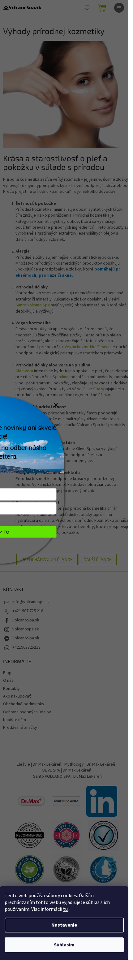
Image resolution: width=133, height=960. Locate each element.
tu (65, 909)
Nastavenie (64, 925)
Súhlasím (64, 944)
